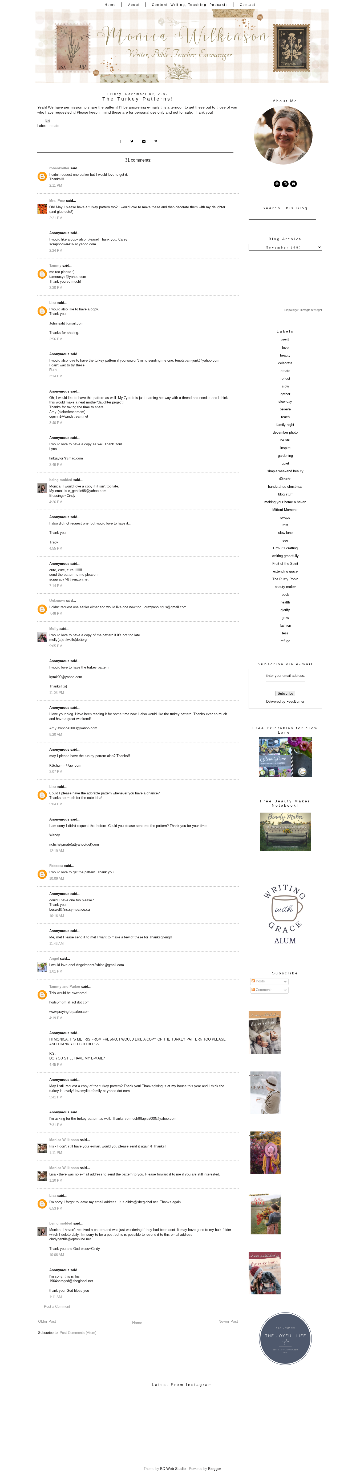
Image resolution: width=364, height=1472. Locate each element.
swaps (285, 517)
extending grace (285, 571)
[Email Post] (47, 120)
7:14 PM (55, 586)
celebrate (285, 363)
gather (285, 394)
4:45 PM (55, 1065)
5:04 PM (55, 804)
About (134, 5)
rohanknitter (59, 168)
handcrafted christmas (285, 487)
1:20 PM (55, 1180)
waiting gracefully (285, 556)
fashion (285, 625)
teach (285, 417)
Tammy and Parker (64, 987)
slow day (285, 401)
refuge (285, 641)
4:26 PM (55, 502)
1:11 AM (55, 1297)
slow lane (285, 533)
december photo (285, 432)
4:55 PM (55, 548)
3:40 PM (55, 423)
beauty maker (285, 587)
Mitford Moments (285, 510)
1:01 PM (55, 971)
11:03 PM (56, 693)
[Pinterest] (277, 184)
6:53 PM (55, 1208)
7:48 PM (55, 613)
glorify (285, 610)
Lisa (52, 303)
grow (285, 618)
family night (285, 425)
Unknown (57, 601)
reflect (285, 379)
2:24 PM (55, 251)
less (285, 633)
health (285, 602)
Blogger (214, 1468)
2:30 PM (55, 288)
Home (110, 5)
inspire (285, 448)
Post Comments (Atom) (78, 1333)
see (285, 540)
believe (285, 409)
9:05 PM (55, 646)
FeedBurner (295, 701)
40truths (285, 479)
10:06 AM (56, 1255)
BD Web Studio (173, 1468)
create (54, 126)
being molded (60, 480)
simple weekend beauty (285, 471)
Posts (260, 981)
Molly (53, 629)
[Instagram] (285, 184)
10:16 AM (56, 916)
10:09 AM (56, 879)
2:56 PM (55, 339)
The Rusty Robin (285, 579)
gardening (285, 456)
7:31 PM (55, 1125)
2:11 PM (55, 185)
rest (285, 525)
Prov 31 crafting (285, 548)
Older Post (47, 1321)
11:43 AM (56, 944)
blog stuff (285, 494)
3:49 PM (55, 465)
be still (285, 440)
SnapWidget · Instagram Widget (303, 310)
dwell (285, 340)
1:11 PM (55, 1153)
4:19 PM (55, 1018)
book (285, 595)
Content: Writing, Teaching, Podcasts (190, 5)
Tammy (55, 265)
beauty (285, 355)
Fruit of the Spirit (285, 564)
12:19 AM (56, 851)
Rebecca (56, 866)
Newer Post (228, 1321)
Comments (264, 990)
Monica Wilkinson (64, 1140)
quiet (285, 463)
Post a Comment (57, 1307)
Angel (54, 959)
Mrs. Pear (57, 201)
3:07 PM (55, 772)
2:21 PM (55, 218)
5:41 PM (55, 1097)
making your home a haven (285, 502)
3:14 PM (55, 376)
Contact (248, 5)
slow (285, 386)
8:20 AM (55, 735)
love (285, 348)
